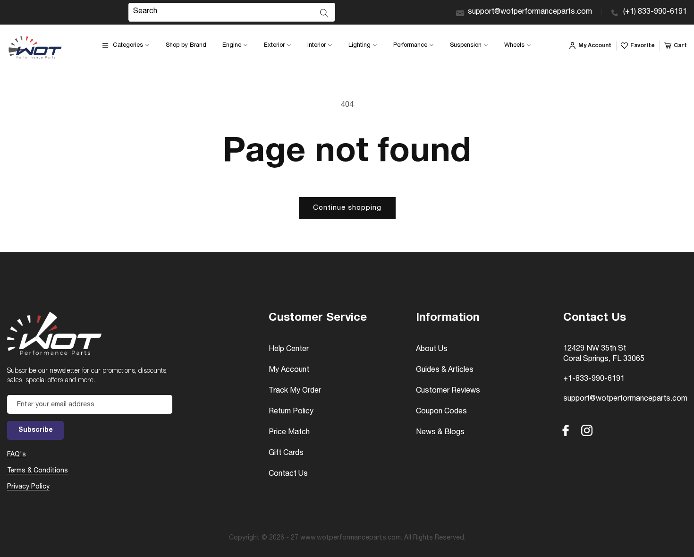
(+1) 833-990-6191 (655, 12)
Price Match (289, 433)
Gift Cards (286, 453)
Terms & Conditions (37, 471)
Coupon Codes (441, 412)
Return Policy (291, 412)
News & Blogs (440, 433)
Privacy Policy (28, 487)
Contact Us (288, 474)
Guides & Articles (445, 370)
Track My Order (295, 391)
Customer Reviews (448, 391)
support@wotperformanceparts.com (530, 12)
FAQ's (16, 455)
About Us (432, 349)
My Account (289, 370)
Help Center (289, 349)
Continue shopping (347, 208)
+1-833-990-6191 (594, 379)
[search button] (324, 13)
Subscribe (35, 430)
